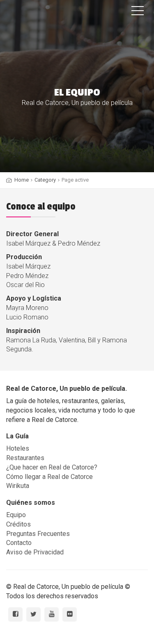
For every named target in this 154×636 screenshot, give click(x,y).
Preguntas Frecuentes (38, 534)
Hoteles (17, 448)
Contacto (19, 543)
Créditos (18, 524)
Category (45, 180)
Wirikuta (17, 486)
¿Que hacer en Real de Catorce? (51, 467)
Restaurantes (25, 458)
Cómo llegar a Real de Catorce (49, 477)
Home (21, 180)
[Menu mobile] (137, 12)
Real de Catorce (51, 15)
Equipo (16, 515)
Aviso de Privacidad (35, 552)
